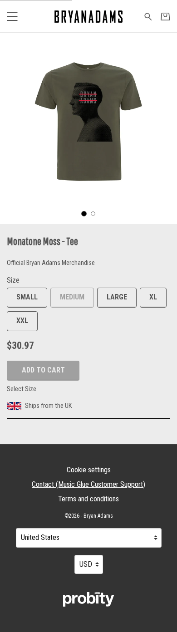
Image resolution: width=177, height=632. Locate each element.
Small (27, 297)
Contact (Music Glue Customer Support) (88, 484)
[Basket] (165, 16)
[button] (12, 16)
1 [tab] (84, 213)
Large (117, 297)
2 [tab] (93, 213)
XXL (22, 320)
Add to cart (43, 370)
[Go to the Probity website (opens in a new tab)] (88, 599)
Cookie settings (89, 469)
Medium (72, 297)
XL (153, 297)
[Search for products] (148, 15)
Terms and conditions (88, 499)
